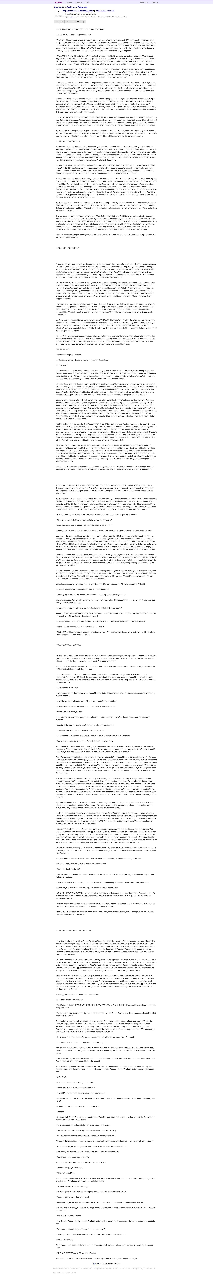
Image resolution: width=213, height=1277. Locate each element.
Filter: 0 (143, 2)
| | (83, 21)
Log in (154, 2)
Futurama (82, 7)
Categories (59, 7)
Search (79, 2)
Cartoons (71, 7)
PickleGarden (101, 10)
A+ (68, 21)
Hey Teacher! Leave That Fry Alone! (78, 11)
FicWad (58, 2)
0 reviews (110, 10)
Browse (69, 2)
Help (87, 2)
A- (57, 21)
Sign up (96, 1263)
